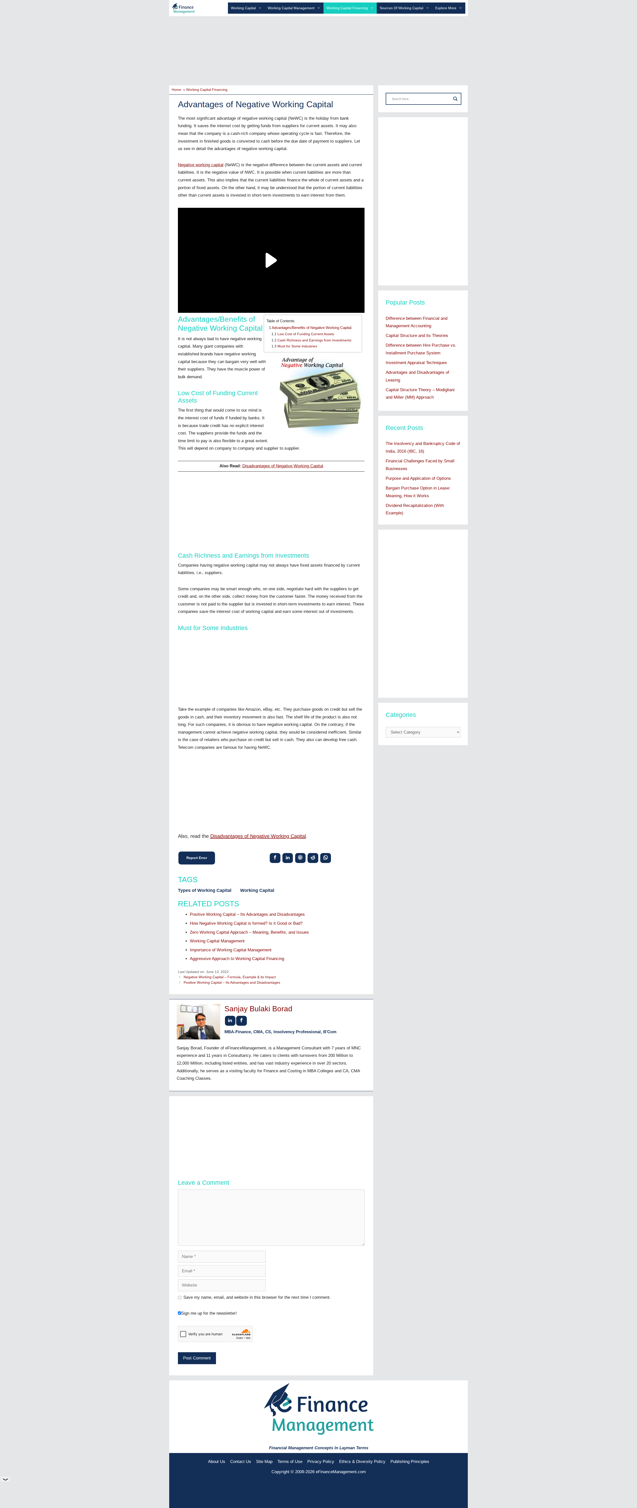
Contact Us (240, 1461)
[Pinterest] (300, 858)
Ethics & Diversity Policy (362, 1461)
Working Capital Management (291, 8)
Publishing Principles (409, 1461)
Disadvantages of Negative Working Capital (282, 466)
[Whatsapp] (325, 858)
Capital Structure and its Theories (417, 335)
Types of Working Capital (204, 890)
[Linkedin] (288, 858)
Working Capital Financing (347, 8)
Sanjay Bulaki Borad (258, 1009)
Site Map (264, 1461)
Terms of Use (289, 1461)
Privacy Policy (320, 1461)
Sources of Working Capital (401, 8)
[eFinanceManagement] (183, 7)
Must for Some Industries (297, 346)
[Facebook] (275, 858)
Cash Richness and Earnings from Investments (314, 340)
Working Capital (243, 8)
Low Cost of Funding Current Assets (305, 334)
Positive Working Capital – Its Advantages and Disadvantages (232, 982)
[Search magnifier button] (455, 98)
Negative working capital (200, 164)
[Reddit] (313, 858)
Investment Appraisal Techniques (416, 362)
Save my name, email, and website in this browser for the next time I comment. (257, 1297)
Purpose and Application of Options (418, 478)
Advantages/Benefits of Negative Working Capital (311, 327)
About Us (216, 1461)
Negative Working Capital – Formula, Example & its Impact (230, 977)
